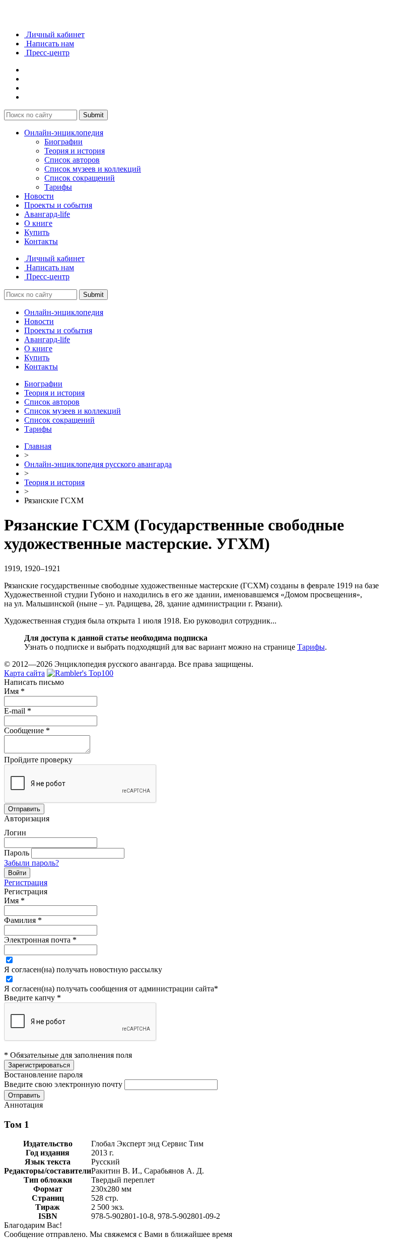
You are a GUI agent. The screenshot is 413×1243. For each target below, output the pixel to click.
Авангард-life (47, 214)
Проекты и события (58, 205)
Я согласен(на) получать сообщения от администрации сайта (111, 988)
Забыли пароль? (31, 863)
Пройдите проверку (38, 759)
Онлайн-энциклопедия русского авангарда (98, 464)
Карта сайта (24, 673)
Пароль (16, 852)
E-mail (17, 711)
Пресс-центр (47, 52)
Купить (36, 232)
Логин (15, 832)
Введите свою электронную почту (63, 1084)
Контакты (41, 241)
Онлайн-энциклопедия (63, 132)
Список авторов (72, 160)
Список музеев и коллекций (92, 169)
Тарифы (58, 187)
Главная (37, 446)
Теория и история (74, 150)
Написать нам (49, 43)
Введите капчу (32, 997)
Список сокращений (79, 178)
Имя (14, 691)
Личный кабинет (54, 34)
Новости (39, 196)
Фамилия (23, 920)
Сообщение (27, 730)
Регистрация (25, 882)
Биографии (63, 141)
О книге (38, 223)
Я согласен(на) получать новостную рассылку (83, 969)
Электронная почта (40, 940)
